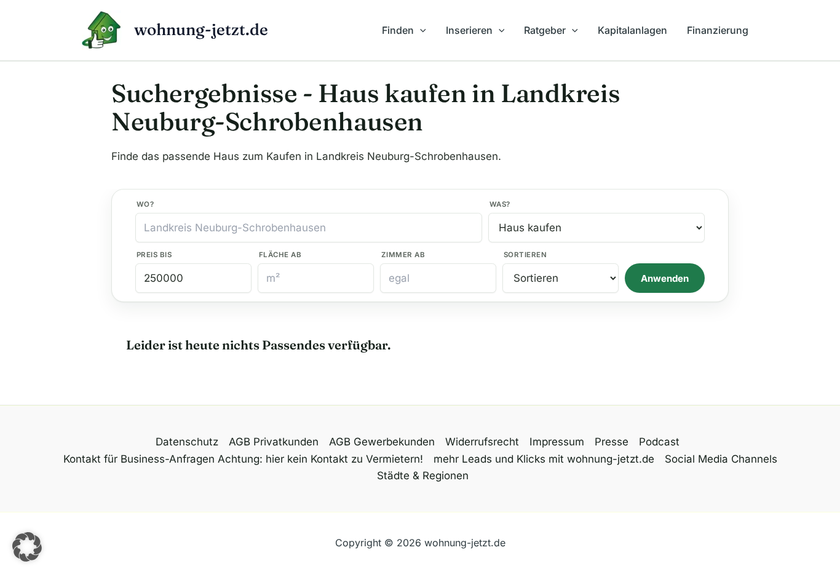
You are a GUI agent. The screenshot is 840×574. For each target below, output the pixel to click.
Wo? (145, 204)
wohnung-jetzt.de (201, 29)
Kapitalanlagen (632, 30)
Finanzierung (717, 30)
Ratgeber (545, 30)
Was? (499, 204)
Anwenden (665, 278)
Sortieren (525, 254)
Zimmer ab (403, 254)
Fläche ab (280, 254)
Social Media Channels (721, 459)
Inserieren (469, 30)
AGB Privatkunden (274, 442)
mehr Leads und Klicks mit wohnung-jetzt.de (544, 459)
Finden (398, 30)
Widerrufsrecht (482, 442)
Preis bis (154, 254)
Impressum (556, 442)
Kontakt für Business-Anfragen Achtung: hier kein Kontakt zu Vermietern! (243, 459)
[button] (420, 30)
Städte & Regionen (423, 475)
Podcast (659, 442)
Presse (611, 442)
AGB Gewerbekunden (382, 442)
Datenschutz (187, 442)
